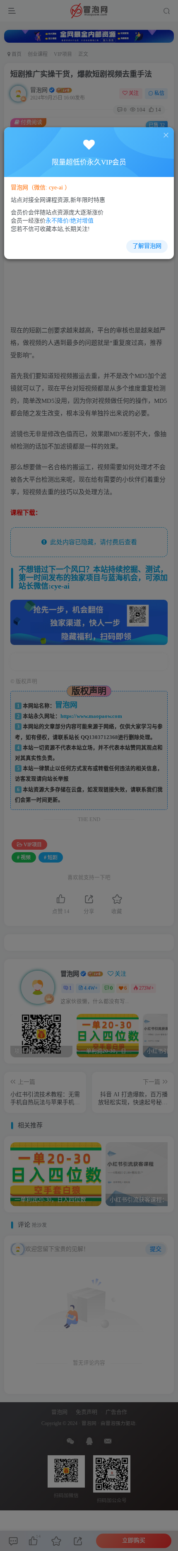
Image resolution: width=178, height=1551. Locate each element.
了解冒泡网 (146, 246)
